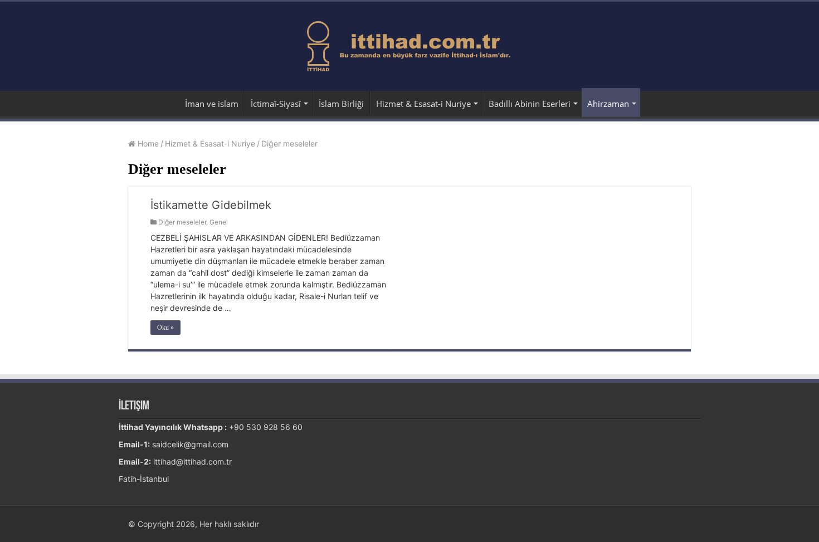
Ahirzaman (608, 103)
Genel (218, 222)
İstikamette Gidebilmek (210, 205)
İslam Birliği (341, 103)
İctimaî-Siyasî (276, 103)
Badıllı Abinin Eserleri (530, 103)
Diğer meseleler (182, 222)
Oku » (165, 327)
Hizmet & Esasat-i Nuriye (423, 103)
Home (147, 143)
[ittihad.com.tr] (410, 44)
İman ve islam (211, 103)
